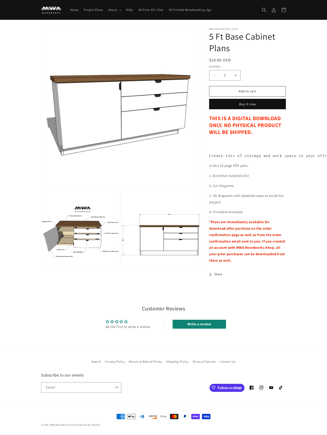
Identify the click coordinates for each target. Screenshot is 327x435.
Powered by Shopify (88, 424)
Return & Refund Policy (145, 362)
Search (96, 362)
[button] (114, 9)
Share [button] (218, 274)
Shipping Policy (177, 362)
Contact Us (228, 362)
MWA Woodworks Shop (63, 424)
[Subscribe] (116, 387)
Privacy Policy (115, 362)
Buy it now (247, 104)
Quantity (214, 66)
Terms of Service (204, 362)
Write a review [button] (199, 324)
